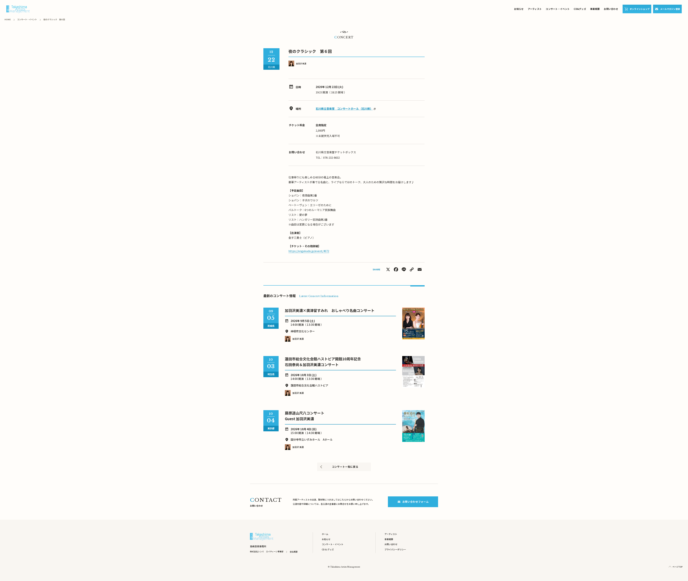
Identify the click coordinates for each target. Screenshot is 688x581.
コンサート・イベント (558, 9)
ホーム (325, 533)
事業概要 (595, 9)
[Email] (419, 270)
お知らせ (519, 9)
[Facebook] (396, 270)
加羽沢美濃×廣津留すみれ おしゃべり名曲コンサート (329, 310)
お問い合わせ (611, 9)
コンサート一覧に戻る (345, 466)
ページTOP (677, 566)
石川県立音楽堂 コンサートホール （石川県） (344, 108)
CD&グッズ (580, 9)
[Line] (404, 270)
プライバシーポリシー (395, 549)
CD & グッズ (328, 549)
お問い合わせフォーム (415, 501)
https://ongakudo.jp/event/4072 (308, 251)
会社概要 (294, 551)
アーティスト (535, 9)
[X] (388, 270)
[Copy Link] (412, 270)
